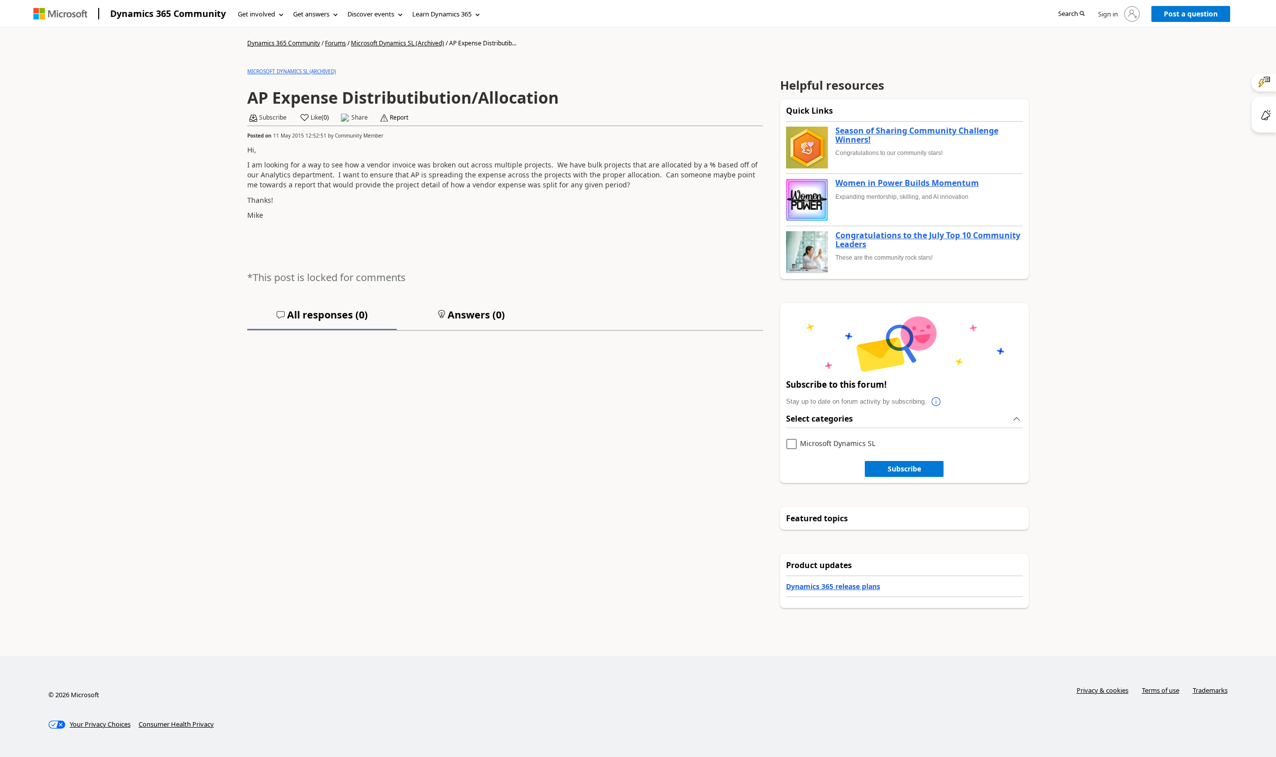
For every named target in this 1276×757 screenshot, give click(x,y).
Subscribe (904, 468)
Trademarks (1210, 690)
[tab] (322, 319)
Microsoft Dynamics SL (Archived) (397, 43)
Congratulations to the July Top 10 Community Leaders (927, 240)
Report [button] (399, 118)
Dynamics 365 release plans (833, 586)
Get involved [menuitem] (256, 13)
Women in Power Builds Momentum (907, 183)
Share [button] (359, 118)
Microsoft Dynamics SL (837, 444)
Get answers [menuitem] (311, 13)
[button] (1071, 14)
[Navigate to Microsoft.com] (60, 13)
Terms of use (1160, 690)
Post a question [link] (1191, 13)
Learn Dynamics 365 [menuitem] (442, 13)
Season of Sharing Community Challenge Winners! (916, 135)
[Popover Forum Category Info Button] (937, 402)
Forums (335, 43)
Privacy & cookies (1102, 690)
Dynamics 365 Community (168, 13)
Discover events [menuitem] (370, 13)
